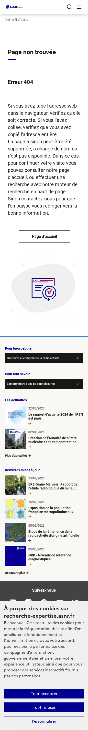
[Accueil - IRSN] (14, 7)
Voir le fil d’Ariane (16, 19)
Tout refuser (44, 707)
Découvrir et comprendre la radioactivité (33, 358)
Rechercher (69, 7)
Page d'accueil (44, 236)
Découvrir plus (15, 573)
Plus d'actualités (16, 455)
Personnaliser (44, 721)
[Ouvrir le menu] (79, 7)
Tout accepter (44, 694)
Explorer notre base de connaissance (31, 384)
